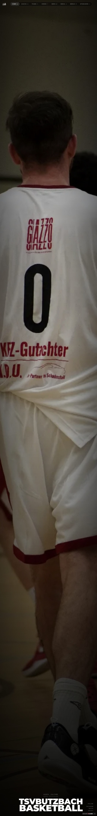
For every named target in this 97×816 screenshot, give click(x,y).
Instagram (89, 806)
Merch (72, 4)
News (54, 4)
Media (63, 4)
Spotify (90, 810)
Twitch (90, 808)
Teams (34, 4)
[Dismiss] (95, 814)
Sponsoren (84, 4)
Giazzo (24, 4)
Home (14, 4)
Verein (44, 4)
